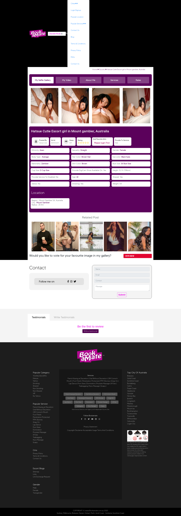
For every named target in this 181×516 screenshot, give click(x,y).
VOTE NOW (129, 256)
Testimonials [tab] (38, 317)
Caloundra (131, 421)
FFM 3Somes (38, 420)
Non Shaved (37, 391)
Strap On (36, 422)
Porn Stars (36, 427)
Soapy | (103, 386)
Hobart (87, 513)
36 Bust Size (126, 163)
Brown (84, 163)
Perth (93, 513)
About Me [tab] (90, 80)
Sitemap (36, 472)
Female (123, 150)
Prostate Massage (39, 432)
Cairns (129, 386)
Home (94, 69)
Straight (83, 150)
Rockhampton (132, 411)
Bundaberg (131, 383)
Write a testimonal (90, 331)
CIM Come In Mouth (40, 412)
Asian (42, 150)
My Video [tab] (66, 80)
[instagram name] (85, 419)
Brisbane (130, 376)
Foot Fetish (37, 415)
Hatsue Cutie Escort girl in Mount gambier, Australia (126, 69)
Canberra (108, 513)
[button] (66, 33)
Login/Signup (76, 10)
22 (77, 177)
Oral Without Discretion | (98, 378)
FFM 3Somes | (105, 381)
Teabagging (37, 437)
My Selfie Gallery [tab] (43, 80)
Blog (72, 37)
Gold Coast (131, 378)
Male (34, 488)
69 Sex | (114, 384)
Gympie (130, 393)
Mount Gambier (43, 202)
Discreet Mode (55, 34)
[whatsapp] (99, 419)
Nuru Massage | (94, 386)
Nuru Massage (38, 440)
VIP (34, 393)
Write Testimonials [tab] (64, 317)
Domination (37, 430)
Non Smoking (38, 388)
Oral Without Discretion (41, 410)
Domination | (91, 384)
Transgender (37, 493)
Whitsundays (132, 419)
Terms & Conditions (78, 44)
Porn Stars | (82, 384)
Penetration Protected (41, 417)
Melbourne (67, 513)
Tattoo (35, 381)
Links (35, 474)
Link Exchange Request (41, 477)
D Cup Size (44, 170)
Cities (73, 4)
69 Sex (35, 435)
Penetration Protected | (91, 381)
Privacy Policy (76, 50)
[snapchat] (95, 419)
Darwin (81, 513)
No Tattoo (37, 396)
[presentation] (33, 248)
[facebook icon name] (81, 419)
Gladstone (131, 391)
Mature (35, 378)
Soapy (35, 442)
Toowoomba (132, 414)
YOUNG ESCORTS (40, 376)
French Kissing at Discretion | (78, 378)
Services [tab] (114, 80)
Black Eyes (125, 157)
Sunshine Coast (133, 381)
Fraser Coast (131, 388)
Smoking (36, 383)
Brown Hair (86, 157)
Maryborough (132, 406)
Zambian (44, 163)
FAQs (73, 57)
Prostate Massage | (103, 384)
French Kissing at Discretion (43, 407)
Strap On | (115, 381)
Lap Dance (37, 425)
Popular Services (77, 24)
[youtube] (92, 419)
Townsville (131, 416)
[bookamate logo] (37, 33)
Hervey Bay (131, 396)
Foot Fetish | (77, 381)
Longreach (131, 401)
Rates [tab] (138, 80)
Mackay (130, 404)
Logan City (131, 424)
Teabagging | (84, 386)
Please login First (102, 143)
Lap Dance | (73, 384)
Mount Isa (130, 409)
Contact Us (75, 30)
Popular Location (77, 17)
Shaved (35, 386)
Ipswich (130, 399)
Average (45, 157)
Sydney (59, 513)
